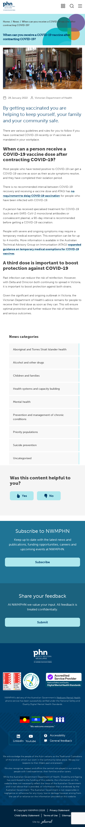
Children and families (26, 375)
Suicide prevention (25, 445)
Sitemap (66, 815)
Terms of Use (50, 815)
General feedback (60, 740)
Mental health (21, 402)
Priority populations (25, 432)
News (16, 21)
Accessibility (57, 735)
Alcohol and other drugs (28, 362)
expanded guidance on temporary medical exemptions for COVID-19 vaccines (42, 249)
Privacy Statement (59, 810)
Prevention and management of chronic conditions (38, 417)
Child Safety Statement (26, 815)
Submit (42, 622)
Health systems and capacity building (36, 388)
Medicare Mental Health (68, 697)
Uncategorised (22, 458)
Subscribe (42, 562)
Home (6, 21)
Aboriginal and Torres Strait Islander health (39, 349)
